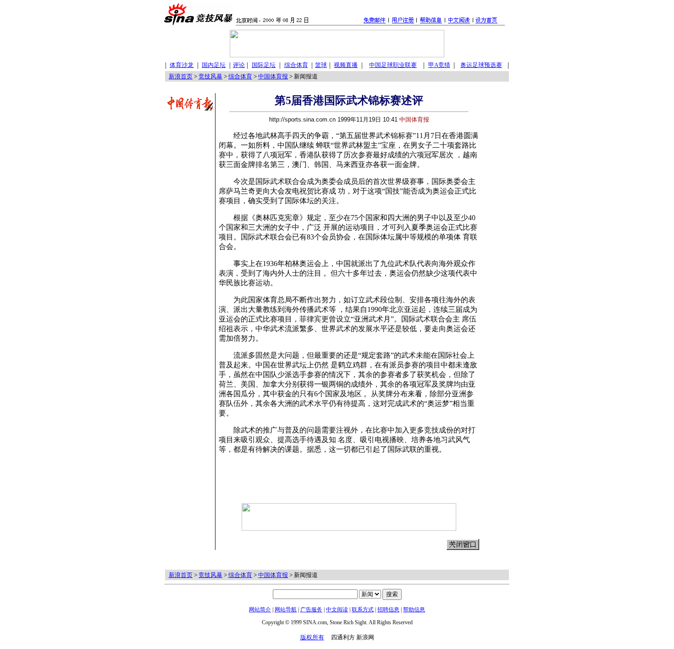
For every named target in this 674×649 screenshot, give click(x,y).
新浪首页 (181, 76)
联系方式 (363, 609)
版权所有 (312, 637)
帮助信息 (414, 609)
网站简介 (260, 609)
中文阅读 (337, 609)
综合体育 (240, 76)
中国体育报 (273, 76)
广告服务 (311, 609)
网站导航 (286, 609)
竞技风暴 (210, 76)
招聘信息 (388, 609)
